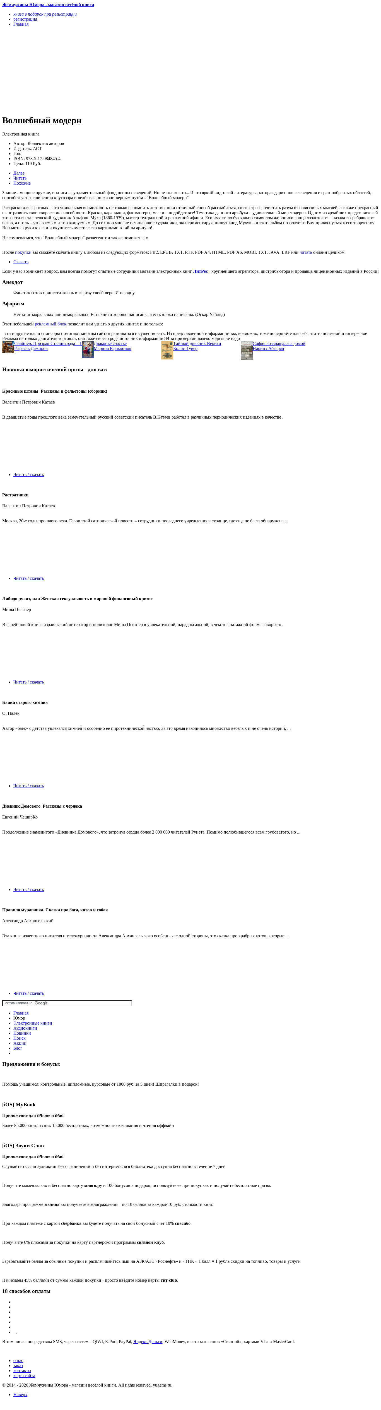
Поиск (19, 1038)
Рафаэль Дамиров (31, 348)
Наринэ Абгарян (268, 348)
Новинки (22, 1033)
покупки (23, 252)
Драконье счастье (110, 343)
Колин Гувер (185, 348)
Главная (20, 1013)
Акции (19, 1043)
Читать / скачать (28, 474)
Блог (17, 1048)
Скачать (20, 261)
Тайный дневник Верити (197, 343)
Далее (19, 173)
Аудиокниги (25, 1028)
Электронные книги (32, 1023)
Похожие (22, 183)
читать (306, 252)
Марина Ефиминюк (112, 348)
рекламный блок (50, 324)
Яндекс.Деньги (147, 1341)
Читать (19, 178)
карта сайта (24, 1375)
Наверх (20, 1394)
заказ (18, 1365)
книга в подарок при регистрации (45, 14)
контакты (22, 1370)
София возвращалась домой (279, 343)
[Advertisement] (134, 70)
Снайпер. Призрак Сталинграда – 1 (48, 343)
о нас (18, 1360)
